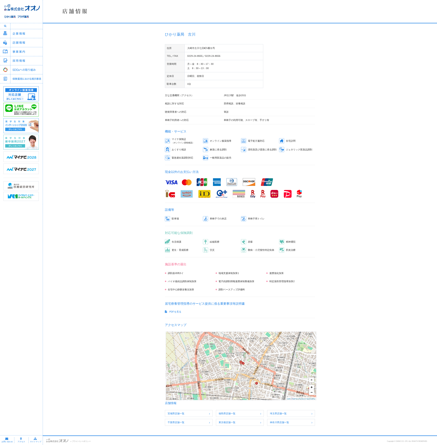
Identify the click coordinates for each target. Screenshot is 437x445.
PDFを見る (174, 311)
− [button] (312, 392)
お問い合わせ (7, 442)
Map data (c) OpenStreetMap (307, 399)
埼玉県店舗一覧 (278, 413)
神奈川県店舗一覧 (279, 422)
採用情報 (26, 60)
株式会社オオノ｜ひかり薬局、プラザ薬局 (21, 13)
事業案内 (26, 51)
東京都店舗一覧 (227, 422)
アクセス (21, 442)
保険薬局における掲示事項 (26, 78)
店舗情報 (26, 42)
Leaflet (289, 399)
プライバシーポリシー (81, 441)
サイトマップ (35, 442)
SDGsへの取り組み (26, 69)
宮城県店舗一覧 (176, 413)
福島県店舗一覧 (227, 413)
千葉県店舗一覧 (176, 422)
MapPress (295, 399)
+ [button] (312, 387)
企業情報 (26, 33)
